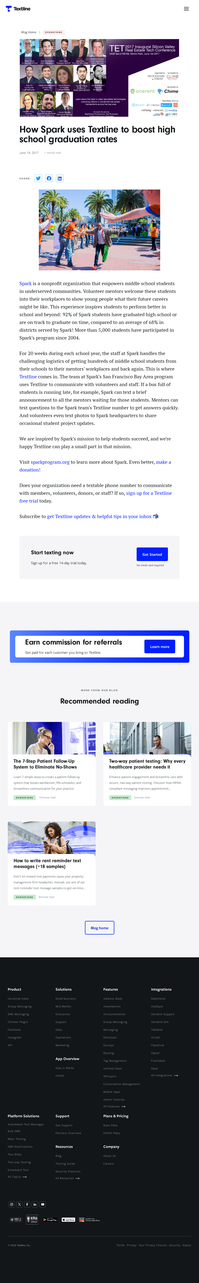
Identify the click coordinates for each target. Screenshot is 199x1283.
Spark (25, 283)
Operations (63, 1037)
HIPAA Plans (111, 1133)
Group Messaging (20, 1006)
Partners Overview (68, 1133)
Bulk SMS (14, 1131)
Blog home (99, 927)
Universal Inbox (18, 998)
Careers (108, 1163)
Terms (120, 1245)
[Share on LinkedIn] (60, 178)
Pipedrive (157, 1045)
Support (61, 1022)
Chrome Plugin (18, 1022)
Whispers (109, 1076)
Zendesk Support (162, 1014)
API (10, 1045)
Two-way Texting (19, 1162)
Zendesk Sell (159, 1022)
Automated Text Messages (26, 1124)
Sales (59, 1029)
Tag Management (115, 1060)
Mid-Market (63, 1006)
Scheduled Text (18, 1170)
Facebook (14, 1029)
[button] (186, 9)
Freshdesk (158, 1060)
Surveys (108, 1045)
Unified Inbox (112, 1068)
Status (186, 1245)
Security (175, 1245)
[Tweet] (38, 178)
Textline (28, 376)
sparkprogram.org (50, 462)
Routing (108, 1053)
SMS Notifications (20, 1146)
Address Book (112, 998)
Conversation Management (121, 1084)
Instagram (14, 1037)
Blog (59, 1156)
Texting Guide (65, 1163)
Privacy (132, 1245)
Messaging (110, 1029)
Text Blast (15, 1154)
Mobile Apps (111, 1091)
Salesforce (158, 998)
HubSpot (157, 1006)
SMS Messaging (18, 1014)
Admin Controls (114, 1099)
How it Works (65, 1068)
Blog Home (28, 32)
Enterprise (63, 1014)
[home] (18, 9)
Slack (154, 1068)
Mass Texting (17, 1139)
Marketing (62, 1045)
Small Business (66, 998)
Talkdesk (157, 1029)
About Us (109, 1156)
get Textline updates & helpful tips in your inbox (99, 516)
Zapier (155, 1053)
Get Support (64, 1125)
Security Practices (68, 1171)
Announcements (114, 1014)
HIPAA (60, 1075)
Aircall (155, 1037)
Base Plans (110, 1125)
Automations (112, 1006)
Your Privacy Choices (153, 1245)
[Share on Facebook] (49, 178)
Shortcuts (110, 1037)
